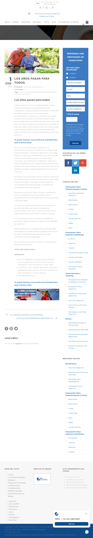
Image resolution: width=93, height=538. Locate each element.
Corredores (72, 438)
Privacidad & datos (17, 535)
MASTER (73, 77)
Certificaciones (14, 485)
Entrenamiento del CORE (78, 330)
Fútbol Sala (72, 214)
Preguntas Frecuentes (17, 483)
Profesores (13, 509)
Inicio (7, 22)
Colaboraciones (14, 488)
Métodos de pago (15, 491)
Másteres (26, 22)
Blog (54, 22)
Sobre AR (12, 501)
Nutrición (23, 92)
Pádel (70, 223)
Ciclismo (71, 239)
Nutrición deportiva (76, 300)
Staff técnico (14, 507)
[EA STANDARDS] (46, 496)
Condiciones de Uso (74, 127)
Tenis (70, 228)
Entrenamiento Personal (78, 341)
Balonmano (73, 205)
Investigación (14, 517)
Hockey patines (74, 219)
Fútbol (71, 209)
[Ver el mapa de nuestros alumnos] (42, 479)
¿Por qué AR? (14, 504)
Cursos (15, 22)
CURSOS (73, 73)
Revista (11, 515)
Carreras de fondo (75, 257)
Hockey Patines (74, 427)
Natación (72, 243)
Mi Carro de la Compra (69, 22)
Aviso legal (30, 535)
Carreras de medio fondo (78, 253)
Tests (46, 22)
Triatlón (71, 248)
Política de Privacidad (72, 129)
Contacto (73, 535)
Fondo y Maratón (75, 262)
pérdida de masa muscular (38, 92)
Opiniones (13, 520)
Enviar (75, 143)
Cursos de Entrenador (16, 477)
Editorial (37, 22)
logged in (19, 343)
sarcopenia (26, 94)
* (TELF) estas (72, 114)
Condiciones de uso (60, 535)
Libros (11, 512)
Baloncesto (72, 200)
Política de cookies (43, 535)
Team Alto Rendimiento (33, 87)
